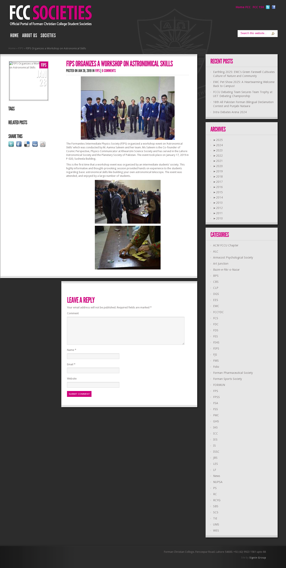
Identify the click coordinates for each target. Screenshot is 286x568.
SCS (215, 512)
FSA (215, 403)
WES (216, 530)
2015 (218, 192)
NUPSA (218, 482)
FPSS (216, 397)
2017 (218, 181)
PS (215, 488)
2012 (218, 208)
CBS (216, 281)
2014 (218, 197)
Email (71, 364)
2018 (218, 176)
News (216, 476)
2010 (218, 218)
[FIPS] (43, 65)
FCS (215, 318)
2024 (218, 145)
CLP (215, 288)
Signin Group (257, 557)
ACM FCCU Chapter (225, 245)
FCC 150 (258, 7)
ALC (215, 251)
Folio (216, 366)
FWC (216, 415)
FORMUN (219, 385)
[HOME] (15, 36)
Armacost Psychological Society (233, 257)
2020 (218, 166)
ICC (215, 433)
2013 (218, 202)
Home (12, 48)
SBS (215, 506)
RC (215, 494)
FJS (215, 354)
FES (215, 336)
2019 (218, 171)
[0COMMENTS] (109, 70)
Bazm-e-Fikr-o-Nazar (226, 269)
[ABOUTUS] (30, 36)
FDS (215, 330)
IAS (215, 427)
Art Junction (220, 263)
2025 (218, 140)
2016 (218, 187)
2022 (218, 155)
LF (214, 470)
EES (215, 300)
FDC (216, 324)
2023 (218, 150)
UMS (216, 524)
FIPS (20, 48)
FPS (215, 391)
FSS (215, 409)
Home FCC (243, 7)
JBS (215, 457)
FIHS (216, 342)
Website (72, 378)
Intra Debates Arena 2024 (230, 112)
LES (215, 463)
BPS (216, 275)
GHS (216, 421)
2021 (218, 161)
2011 (218, 213)
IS (214, 445)
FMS (216, 360)
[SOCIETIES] (48, 36)
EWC (216, 306)
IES (215, 439)
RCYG (216, 500)
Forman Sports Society (227, 379)
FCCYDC (218, 312)
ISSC (216, 451)
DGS (216, 294)
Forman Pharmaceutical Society (233, 372)
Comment (73, 313)
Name (71, 349)
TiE (215, 518)
